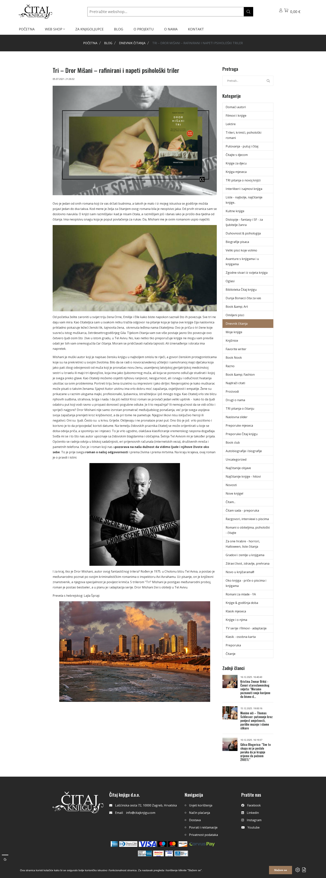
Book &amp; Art (237, 306)
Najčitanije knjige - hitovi (243, 476)
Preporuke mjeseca (239, 425)
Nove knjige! (234, 493)
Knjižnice (232, 340)
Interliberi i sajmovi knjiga (244, 189)
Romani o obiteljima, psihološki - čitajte (248, 530)
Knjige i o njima (236, 620)
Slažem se (280, 870)
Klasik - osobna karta (241, 637)
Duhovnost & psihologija (243, 233)
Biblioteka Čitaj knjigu (241, 290)
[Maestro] (172, 844)
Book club (233, 442)
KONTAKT (196, 29)
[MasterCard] (162, 844)
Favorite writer (236, 349)
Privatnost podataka (203, 835)
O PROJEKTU (144, 29)
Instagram (254, 820)
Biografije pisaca (237, 242)
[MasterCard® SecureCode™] (158, 853)
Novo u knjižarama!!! (240, 572)
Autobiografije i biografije (244, 451)
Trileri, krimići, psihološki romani (243, 135)
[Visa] (147, 844)
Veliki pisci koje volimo (241, 250)
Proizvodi (232, 391)
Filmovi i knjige (236, 115)
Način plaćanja (199, 813)
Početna (90, 43)
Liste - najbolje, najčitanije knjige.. (244, 200)
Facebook (254, 805)
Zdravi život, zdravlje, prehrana (247, 563)
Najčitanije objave (238, 468)
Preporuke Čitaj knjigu (242, 434)
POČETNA (27, 29)
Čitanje (230, 654)
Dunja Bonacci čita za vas (243, 298)
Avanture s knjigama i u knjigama (242, 261)
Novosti (231, 485)
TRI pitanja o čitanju (240, 408)
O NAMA (171, 29)
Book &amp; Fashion (240, 374)
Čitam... (230, 502)
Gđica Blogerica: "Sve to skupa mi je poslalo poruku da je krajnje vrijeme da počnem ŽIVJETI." (255, 752)
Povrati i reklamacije (203, 827)
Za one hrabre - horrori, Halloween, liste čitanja (243, 544)
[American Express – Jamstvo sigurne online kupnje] (145, 853)
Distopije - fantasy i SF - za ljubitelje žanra (244, 222)
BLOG (118, 29)
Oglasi (230, 281)
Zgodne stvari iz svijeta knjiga (247, 273)
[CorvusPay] (202, 844)
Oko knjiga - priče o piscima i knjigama (246, 583)
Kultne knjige (235, 211)
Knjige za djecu (236, 163)
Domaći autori (236, 107)
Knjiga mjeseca (236, 172)
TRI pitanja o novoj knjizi (243, 180)
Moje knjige (234, 332)
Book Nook (234, 357)
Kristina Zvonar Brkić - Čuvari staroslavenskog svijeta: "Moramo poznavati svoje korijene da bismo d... (255, 689)
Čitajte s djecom (237, 155)
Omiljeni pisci (235, 315)
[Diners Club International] (128, 844)
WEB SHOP (54, 29)
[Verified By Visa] (169, 853)
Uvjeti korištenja (200, 805)
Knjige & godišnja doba (242, 603)
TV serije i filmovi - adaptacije (246, 628)
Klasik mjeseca (236, 611)
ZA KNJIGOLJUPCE (89, 29)
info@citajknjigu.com (140, 813)
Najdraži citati (235, 383)
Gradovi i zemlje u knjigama (245, 555)
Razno (230, 366)
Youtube (254, 827)
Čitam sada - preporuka (242, 510)
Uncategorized (236, 459)
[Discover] (183, 844)
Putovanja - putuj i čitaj (242, 146)
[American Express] (114, 844)
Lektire (231, 124)
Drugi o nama (235, 400)
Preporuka (233, 645)
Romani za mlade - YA (241, 594)
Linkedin (253, 813)
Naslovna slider (237, 417)
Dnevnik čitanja (132, 43)
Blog (108, 43)
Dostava (195, 820)
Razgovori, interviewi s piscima (247, 519)
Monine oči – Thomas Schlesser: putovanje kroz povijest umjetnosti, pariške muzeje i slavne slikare (256, 720)
